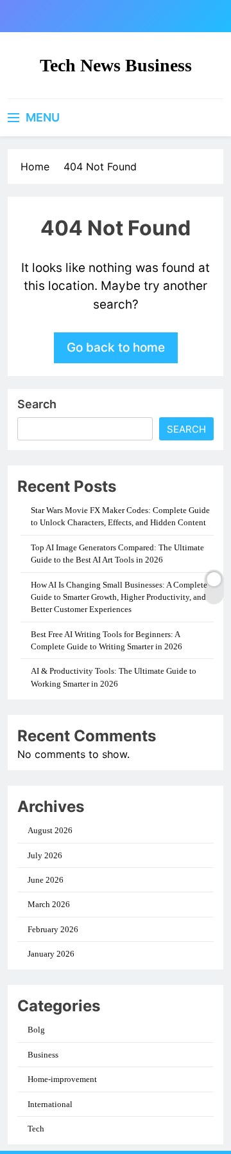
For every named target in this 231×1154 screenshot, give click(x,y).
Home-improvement (62, 1079)
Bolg (36, 1029)
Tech (36, 1128)
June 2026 (46, 880)
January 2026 (51, 954)
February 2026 (53, 929)
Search (36, 404)
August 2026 (50, 830)
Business (43, 1054)
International (50, 1104)
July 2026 (45, 855)
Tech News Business (116, 65)
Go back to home (116, 347)
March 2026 (49, 904)
